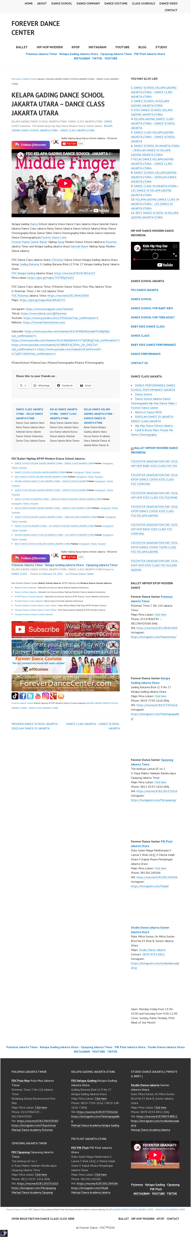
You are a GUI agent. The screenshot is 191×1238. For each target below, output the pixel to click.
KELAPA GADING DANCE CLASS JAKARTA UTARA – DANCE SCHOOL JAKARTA (51, 481)
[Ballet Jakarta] (45, 698)
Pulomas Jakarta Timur (41, 54)
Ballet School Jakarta (25, 587)
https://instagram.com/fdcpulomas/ (153, 637)
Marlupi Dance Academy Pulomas (32, 1130)
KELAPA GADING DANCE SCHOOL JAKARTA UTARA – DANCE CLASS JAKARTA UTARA (145, 1209)
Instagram (107, 463)
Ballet (44, 242)
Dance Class (140, 335)
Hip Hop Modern (142, 1218)
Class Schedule (143, 3)
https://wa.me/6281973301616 (157, 705)
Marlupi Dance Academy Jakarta (90, 1192)
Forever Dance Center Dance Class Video (35, 605)
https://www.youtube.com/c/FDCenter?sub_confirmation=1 (61, 318)
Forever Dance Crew (54, 237)
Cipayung (173, 1184)
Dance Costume (115, 3)
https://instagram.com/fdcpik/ (150, 886)
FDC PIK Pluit (80, 1148)
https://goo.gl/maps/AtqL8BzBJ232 (42, 300)
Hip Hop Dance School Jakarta (154, 425)
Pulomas (111, 242)
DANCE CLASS (30, 79)
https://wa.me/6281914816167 (74, 273)
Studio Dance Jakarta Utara (166, 1047)
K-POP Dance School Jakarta (29, 596)
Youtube (23, 467)
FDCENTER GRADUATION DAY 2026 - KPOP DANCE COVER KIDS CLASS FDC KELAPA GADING (155, 511)
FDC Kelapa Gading (23, 273)
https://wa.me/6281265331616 (157, 791)
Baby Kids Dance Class (148, 326)
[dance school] (66, 690)
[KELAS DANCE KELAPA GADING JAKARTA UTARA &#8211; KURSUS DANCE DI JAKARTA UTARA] (101, 427)
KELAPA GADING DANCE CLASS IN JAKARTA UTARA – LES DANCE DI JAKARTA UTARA (54, 534)
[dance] (66, 672)
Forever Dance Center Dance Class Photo (36, 609)
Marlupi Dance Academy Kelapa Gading (95, 1125)
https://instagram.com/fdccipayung (34, 1188)
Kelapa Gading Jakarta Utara (79, 54)
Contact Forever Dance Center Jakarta (34, 614)
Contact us (139, 363)
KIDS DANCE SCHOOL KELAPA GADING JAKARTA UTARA (41, 476)
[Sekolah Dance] (60, 698)
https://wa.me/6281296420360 (68, 295)
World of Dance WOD (148, 412)
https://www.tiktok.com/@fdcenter (44, 313)
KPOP (76, 47)
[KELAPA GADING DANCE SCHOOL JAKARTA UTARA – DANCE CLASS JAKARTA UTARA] (66, 637)
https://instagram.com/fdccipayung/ (153, 800)
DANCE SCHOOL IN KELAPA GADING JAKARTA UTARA (40, 472)
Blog (142, 47)
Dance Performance (146, 354)
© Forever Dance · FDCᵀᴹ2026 (95, 1227)
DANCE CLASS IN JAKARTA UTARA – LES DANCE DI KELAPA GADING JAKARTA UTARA (54, 525)
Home (29, 3)
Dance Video (168, 3)
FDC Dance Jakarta (144, 290)
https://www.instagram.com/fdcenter (49, 309)
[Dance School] (30, 698)
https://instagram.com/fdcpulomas (34, 1125)
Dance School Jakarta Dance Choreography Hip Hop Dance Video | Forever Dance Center (153, 403)
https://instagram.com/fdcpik (89, 1188)
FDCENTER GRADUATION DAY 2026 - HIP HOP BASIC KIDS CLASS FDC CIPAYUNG (155, 529)
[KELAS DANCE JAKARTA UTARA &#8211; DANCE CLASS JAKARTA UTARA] (67, 425)
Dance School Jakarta (26, 592)
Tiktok (15, 467)
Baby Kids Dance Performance (153, 345)
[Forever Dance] (66, 654)
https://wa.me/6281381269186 (157, 877)
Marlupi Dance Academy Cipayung (32, 1192)
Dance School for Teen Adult (153, 317)
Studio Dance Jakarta (152, 950)
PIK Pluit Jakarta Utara (149, 54)
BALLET (22, 47)
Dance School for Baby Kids (152, 308)
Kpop (61, 242)
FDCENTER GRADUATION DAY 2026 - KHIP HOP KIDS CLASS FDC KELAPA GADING (155, 565)
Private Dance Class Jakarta (29, 601)
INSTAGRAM (97, 47)
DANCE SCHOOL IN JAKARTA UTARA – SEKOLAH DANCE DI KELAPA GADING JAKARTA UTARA (58, 499)
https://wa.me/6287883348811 (157, 1116)
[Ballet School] (22, 698)
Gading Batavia (29, 264)
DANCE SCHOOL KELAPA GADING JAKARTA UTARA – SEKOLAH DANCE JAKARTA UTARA (56, 517)
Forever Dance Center (36, 28)
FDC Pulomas (20, 295)
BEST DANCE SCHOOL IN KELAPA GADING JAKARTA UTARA (43, 543)
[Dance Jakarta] (15, 698)
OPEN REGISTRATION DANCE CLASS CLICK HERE (43, 1218)
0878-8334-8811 (154, 954)
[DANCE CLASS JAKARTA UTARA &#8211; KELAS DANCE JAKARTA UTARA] (33, 425)
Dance (34, 224)
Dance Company (88, 3)
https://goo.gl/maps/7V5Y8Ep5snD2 (51, 277)
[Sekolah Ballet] (38, 698)
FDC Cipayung (21, 1152)
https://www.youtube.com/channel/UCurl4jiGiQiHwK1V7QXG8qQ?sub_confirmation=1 (66, 340)
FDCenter (16, 79)
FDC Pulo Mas (21, 1080)
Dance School (61, 3)
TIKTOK (97, 58)
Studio (161, 47)
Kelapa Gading (155, 1184)
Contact (171, 10)
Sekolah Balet (79, 246)
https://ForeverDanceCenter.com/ (44, 322)
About (42, 3)
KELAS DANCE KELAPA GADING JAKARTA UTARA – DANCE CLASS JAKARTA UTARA (53, 508)
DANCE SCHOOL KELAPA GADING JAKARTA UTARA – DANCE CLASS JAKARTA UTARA (54, 463)
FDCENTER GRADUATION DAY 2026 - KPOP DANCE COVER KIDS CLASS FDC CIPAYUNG (155, 479)
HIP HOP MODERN (50, 47)
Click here (160, 614)
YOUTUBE (122, 47)
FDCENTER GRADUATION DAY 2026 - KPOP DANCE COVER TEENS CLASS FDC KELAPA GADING (155, 547)
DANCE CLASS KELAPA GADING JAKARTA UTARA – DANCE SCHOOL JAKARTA (51, 490)
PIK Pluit (156, 1189)
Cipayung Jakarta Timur (116, 54)
